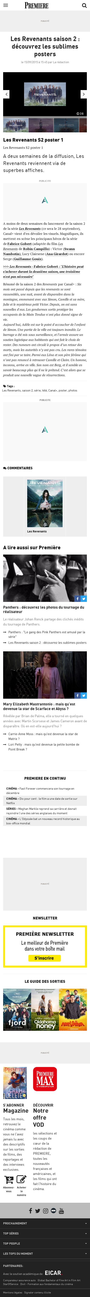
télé (44, 390)
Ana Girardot (56, 253)
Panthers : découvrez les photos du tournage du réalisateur (43, 609)
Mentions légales (12, 1292)
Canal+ (52, 390)
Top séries (11, 1233)
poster (63, 390)
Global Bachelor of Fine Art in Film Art (59, 1280)
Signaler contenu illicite (37, 1292)
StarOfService (10, 1284)
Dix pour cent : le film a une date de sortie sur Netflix (41, 801)
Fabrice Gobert (20, 243)
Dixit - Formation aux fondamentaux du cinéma (46, 1284)
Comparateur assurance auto (19, 1280)
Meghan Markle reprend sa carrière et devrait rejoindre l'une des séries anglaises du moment (41, 811)
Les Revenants (30, 228)
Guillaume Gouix (27, 259)
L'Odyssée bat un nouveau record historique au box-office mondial (43, 821)
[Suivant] (84, 94)
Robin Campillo (36, 248)
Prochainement (15, 1223)
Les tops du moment (18, 1253)
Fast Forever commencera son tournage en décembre (40, 791)
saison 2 (27, 390)
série (37, 390)
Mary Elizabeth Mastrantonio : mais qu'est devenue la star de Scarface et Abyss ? (39, 706)
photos (72, 390)
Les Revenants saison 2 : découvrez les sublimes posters (47, 643)
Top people (11, 1243)
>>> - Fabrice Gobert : (43, 271)
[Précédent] (6, 94)
